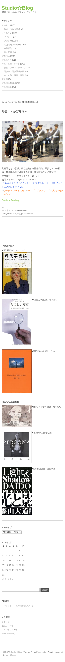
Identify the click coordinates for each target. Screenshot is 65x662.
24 (3, 570)
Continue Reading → (12, 200)
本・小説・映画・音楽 (14, 75)
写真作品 (6, 56)
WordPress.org (8, 633)
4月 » (10, 579)
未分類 (5, 79)
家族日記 (8, 48)
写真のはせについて (24, 606)
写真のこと (7, 60)
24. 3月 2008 (7, 210)
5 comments (27, 213)
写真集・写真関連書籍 (14, 71)
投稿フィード (8, 626)
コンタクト (7, 606)
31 (3, 575)
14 (17, 560)
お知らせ (6, 25)
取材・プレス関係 (12, 29)
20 (13, 565)
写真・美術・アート (11, 64)
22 (20, 565)
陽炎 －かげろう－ (14, 111)
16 (23, 560)
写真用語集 (7, 87)
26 (10, 570)
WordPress (11, 655)
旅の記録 (8, 52)
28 (17, 570)
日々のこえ (7, 33)
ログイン (6, 622)
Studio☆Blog (17, 8)
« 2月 (4, 579)
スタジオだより (11, 41)
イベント (8, 37)
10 (3, 560)
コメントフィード (10, 629)
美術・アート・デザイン (15, 67)
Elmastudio (41, 652)
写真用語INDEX (9, 83)
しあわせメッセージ (13, 44)
